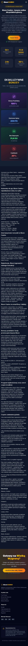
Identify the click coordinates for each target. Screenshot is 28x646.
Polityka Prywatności (5, 611)
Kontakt (2, 607)
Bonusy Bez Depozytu (6, 597)
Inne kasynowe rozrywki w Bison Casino (11, 175)
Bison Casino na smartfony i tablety (10, 179)
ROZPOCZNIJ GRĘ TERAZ (14, 570)
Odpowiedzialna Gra (5, 609)
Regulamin (3, 612)
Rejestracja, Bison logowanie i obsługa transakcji (13, 177)
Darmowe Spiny (4, 599)
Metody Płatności (5, 600)
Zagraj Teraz (14, 37)
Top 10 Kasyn (4, 595)
